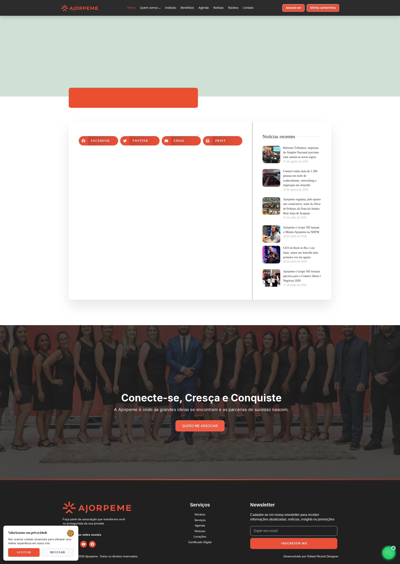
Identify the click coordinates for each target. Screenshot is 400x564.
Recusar (57, 552)
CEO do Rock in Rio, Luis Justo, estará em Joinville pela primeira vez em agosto (300, 252)
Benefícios (187, 8)
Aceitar (24, 552)
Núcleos (233, 8)
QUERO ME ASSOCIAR (200, 426)
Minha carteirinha (323, 8)
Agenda (204, 8)
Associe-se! (293, 8)
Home (131, 8)
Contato (248, 8)
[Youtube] (83, 544)
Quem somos (149, 8)
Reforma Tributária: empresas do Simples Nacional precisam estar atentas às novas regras (301, 152)
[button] (98, 140)
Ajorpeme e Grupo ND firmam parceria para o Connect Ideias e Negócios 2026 (302, 276)
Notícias (218, 8)
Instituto (170, 8)
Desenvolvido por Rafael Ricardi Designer (311, 556)
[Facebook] (92, 544)
